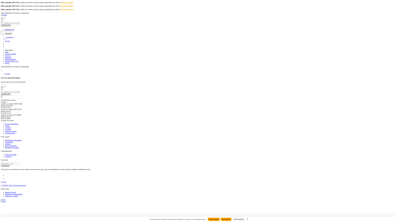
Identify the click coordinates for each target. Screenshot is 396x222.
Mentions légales (10, 192)
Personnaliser (239, 219)
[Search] (6, 25)
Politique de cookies (11, 196)
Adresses (8, 144)
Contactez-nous (10, 133)
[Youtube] (7, 178)
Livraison (8, 128)
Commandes (9, 142)
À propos (8, 129)
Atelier (7, 126)
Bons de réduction (11, 146)
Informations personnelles (13, 140)
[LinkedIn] (7, 175)
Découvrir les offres (67, 2)
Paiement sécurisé (10, 131)
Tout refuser (226, 219)
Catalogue (8, 156)
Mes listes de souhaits (12, 148)
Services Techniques (11, 124)
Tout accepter (214, 219)
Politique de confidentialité (13, 194)
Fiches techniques (10, 155)
